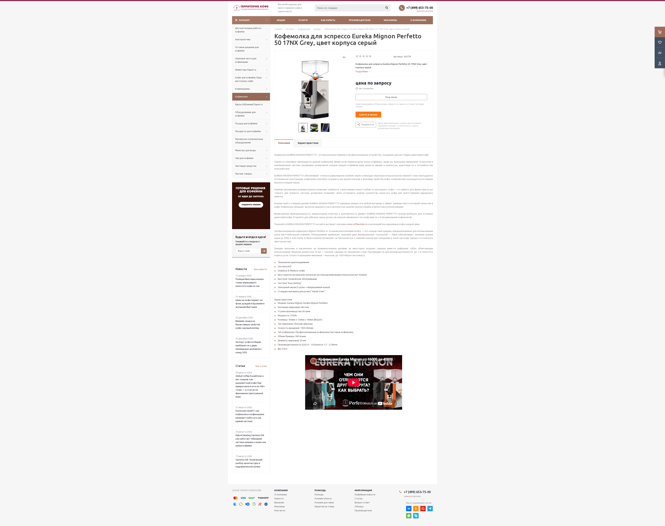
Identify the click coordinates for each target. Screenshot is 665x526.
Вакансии (279, 502)
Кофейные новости (365, 494)
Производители (359, 20)
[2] (360, 56)
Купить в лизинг (368, 114)
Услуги (303, 20)
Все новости (260, 269)
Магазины (390, 20)
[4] (367, 56)
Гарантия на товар (324, 506)
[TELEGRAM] (430, 508)
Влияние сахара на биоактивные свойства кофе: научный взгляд (248, 324)
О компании (418, 20)
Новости (278, 498)
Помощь (320, 490)
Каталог (244, 20)
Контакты (279, 510)
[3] (363, 56)
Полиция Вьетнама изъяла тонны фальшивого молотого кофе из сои (250, 282)
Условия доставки (324, 502)
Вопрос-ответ (362, 502)
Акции (281, 20)
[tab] (363, 71)
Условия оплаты (323, 498)
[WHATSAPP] (408, 515)
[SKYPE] (416, 515)
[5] (370, 56)
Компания (281, 490)
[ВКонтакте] (408, 508)
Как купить (328, 20)
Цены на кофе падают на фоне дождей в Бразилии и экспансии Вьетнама (250, 303)
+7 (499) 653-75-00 (419, 7)
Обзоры (359, 506)
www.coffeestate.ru (357, 224)
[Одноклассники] (416, 508)
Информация (363, 490)
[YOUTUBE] (423, 508)
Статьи (358, 498)
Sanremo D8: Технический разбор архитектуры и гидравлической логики (249, 463)
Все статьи (261, 366)
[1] (357, 56)
